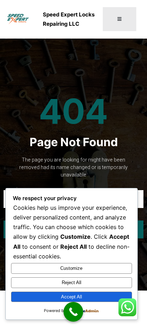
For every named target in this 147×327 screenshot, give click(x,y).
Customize (71, 268)
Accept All (71, 296)
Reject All (71, 282)
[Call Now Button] (73, 312)
